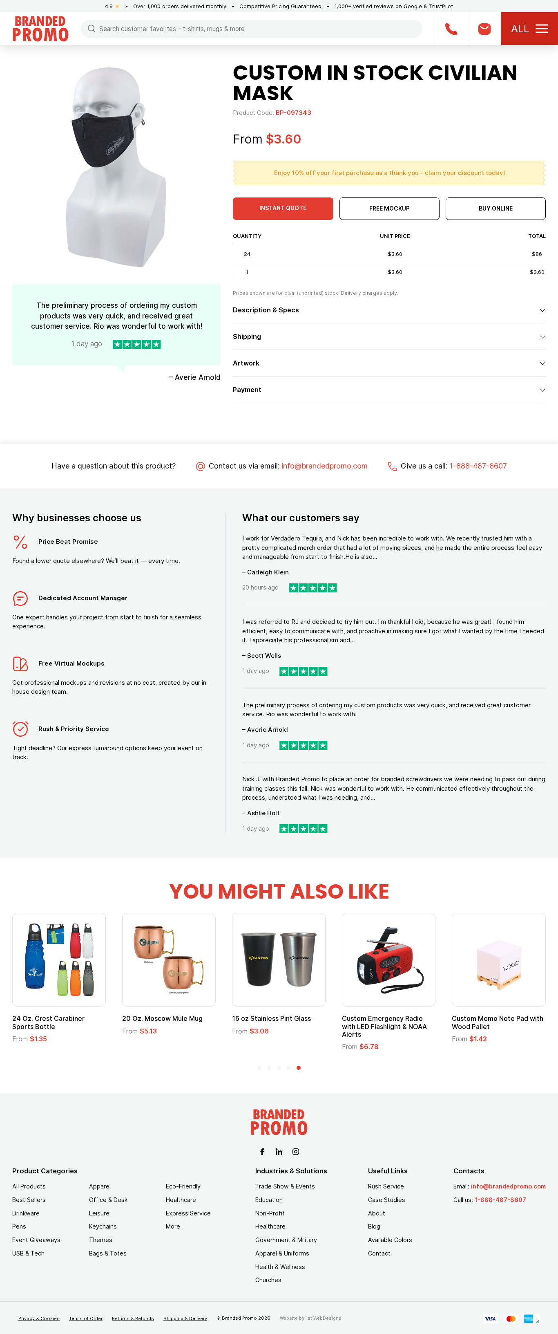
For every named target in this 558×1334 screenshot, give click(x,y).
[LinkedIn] (279, 1151)
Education (269, 1199)
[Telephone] (451, 28)
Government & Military (286, 1239)
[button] (259, 1068)
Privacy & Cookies (39, 1318)
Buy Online (496, 208)
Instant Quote (282, 207)
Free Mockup (389, 208)
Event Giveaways (36, 1239)
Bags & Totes (108, 1253)
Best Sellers (29, 1199)
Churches (268, 1279)
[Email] (484, 28)
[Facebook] (262, 1151)
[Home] (40, 28)
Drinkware (26, 1213)
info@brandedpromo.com (324, 466)
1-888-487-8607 (478, 466)
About (376, 1213)
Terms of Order (86, 1318)
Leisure (99, 1213)
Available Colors (390, 1239)
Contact (379, 1253)
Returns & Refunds (133, 1318)
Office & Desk (108, 1199)
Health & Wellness (280, 1266)
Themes (100, 1239)
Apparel (100, 1186)
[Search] (91, 28)
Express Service (188, 1213)
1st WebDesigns (323, 1318)
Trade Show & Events (285, 1186)
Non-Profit (270, 1213)
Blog (374, 1226)
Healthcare (181, 1199)
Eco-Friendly (183, 1186)
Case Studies (386, 1199)
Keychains (103, 1226)
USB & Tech (28, 1253)
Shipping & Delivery (185, 1318)
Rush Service (386, 1186)
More (173, 1226)
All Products (29, 1186)
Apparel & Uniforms (282, 1253)
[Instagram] (295, 1151)
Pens (19, 1226)
